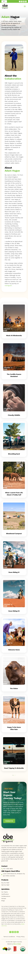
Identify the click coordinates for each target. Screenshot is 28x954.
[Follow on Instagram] (21, 1)
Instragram (8, 285)
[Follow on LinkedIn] (26, 1)
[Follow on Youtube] (24, 1)
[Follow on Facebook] (19, 1)
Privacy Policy (20, 936)
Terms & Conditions (9, 936)
